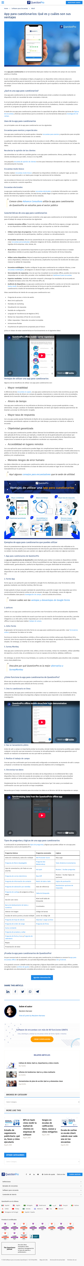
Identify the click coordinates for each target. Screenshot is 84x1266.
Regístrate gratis (74, 2)
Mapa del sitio (44, 1260)
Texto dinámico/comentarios (66, 863)
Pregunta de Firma (42, 924)
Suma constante (10, 928)
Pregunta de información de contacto (18, 881)
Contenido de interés (9, 1194)
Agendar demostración (42, 978)
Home (6, 8)
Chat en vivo (61, 1174)
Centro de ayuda (49, 1174)
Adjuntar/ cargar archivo (44, 920)
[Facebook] (15, 992)
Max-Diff (39, 876)
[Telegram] (37, 992)
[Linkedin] (8, 992)
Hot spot (39, 869)
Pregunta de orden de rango (15, 924)
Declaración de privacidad (57, 1260)
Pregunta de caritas (12, 892)
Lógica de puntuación (63, 881)
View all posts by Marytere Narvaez (32, 1016)
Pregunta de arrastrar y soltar (15, 932)
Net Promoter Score (43, 858)
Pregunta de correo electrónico (16, 876)
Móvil (33, 8)
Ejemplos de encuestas (10, 1186)
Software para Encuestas (20, 8)
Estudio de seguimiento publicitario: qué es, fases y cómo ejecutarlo (12, 1136)
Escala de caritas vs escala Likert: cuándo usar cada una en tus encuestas (69, 1136)
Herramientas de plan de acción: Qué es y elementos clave (41, 1081)
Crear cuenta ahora (42, 1039)
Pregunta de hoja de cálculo (15, 920)
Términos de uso (72, 1260)
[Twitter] (23, 992)
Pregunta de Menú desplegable (16, 863)
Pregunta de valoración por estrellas (17, 887)
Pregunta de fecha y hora (14, 936)
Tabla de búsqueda (42, 893)
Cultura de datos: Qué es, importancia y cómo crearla (39, 1063)
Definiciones (7, 1182)
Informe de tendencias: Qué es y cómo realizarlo (37, 1072)
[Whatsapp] (30, 992)
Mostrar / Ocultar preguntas (65, 869)
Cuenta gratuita (74, 1174)
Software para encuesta (10, 1190)
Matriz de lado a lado (43, 881)
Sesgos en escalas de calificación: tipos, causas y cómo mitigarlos (49, 1126)
